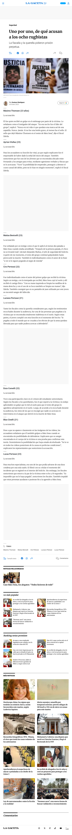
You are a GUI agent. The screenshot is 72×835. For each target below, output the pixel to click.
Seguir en (62, 103)
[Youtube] (61, 828)
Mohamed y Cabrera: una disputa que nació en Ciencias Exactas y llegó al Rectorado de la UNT (52, 739)
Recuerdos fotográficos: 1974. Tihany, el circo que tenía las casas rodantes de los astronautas (19, 739)
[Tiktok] (55, 828)
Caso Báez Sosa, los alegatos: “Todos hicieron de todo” (28, 585)
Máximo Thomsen (9, 550)
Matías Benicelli (23, 550)
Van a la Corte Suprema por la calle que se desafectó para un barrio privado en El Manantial (23, 652)
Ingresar (69, 3)
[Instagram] (39, 828)
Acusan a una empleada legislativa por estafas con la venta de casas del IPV (22, 642)
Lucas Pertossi (59, 550)
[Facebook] (49, 828)
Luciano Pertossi (46, 550)
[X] (44, 828)
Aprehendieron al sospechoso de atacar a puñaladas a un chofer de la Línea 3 (57, 601)
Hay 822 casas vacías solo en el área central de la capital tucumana (57, 642)
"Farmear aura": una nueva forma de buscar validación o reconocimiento (23, 621)
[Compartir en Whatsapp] (23, 53)
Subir (67, 829)
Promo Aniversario (63, 3)
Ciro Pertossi (34, 550)
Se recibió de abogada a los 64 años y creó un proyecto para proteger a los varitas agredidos (23, 601)
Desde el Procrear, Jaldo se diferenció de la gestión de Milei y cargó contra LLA (22, 662)
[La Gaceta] (36, 3)
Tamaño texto (11, 558)
